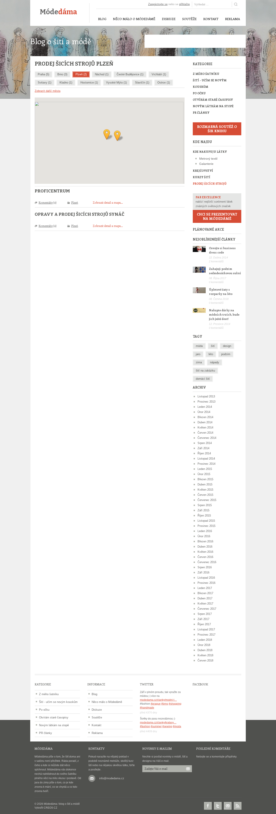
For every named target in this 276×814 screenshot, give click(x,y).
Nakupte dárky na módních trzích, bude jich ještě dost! (224, 314)
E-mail (228, 806)
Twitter (218, 806)
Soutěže (97, 717)
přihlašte (184, 4)
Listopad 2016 (206, 577)
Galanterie (206, 163)
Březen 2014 (205, 417)
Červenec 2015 (207, 500)
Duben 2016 (205, 546)
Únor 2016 (204, 536)
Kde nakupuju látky (210, 151)
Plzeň (74, 202)
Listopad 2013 (206, 396)
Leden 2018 (205, 639)
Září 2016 (203, 572)
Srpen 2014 (205, 443)
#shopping (175, 703)
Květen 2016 (205, 551)
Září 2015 (203, 510)
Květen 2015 (205, 489)
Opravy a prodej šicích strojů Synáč (79, 214)
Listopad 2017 (206, 629)
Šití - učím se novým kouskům (210, 83)
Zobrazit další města (47, 91)
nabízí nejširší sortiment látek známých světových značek (214, 201)
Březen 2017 (205, 593)
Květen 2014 (205, 427)
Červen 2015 (205, 494)
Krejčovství (203, 170)
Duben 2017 (205, 598)
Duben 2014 (205, 422)
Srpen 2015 (205, 505)
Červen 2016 (205, 557)
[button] (119, 136)
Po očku (199, 93)
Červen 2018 (205, 660)
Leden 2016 (205, 531)
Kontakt (96, 725)
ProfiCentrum (52, 191)
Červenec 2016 (207, 562)
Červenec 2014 (207, 437)
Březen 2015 (205, 479)
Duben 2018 (205, 650)
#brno (164, 703)
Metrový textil (208, 158)
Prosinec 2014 (206, 463)
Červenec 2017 (207, 608)
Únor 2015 (204, 474)
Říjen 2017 (204, 624)
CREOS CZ (50, 807)
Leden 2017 (205, 588)
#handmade (147, 707)
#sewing (167, 726)
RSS (238, 806)
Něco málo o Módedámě (107, 702)
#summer (156, 726)
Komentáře (46, 202)
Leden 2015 (205, 469)
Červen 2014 (205, 432)
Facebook (208, 806)
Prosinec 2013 (206, 401)
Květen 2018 (205, 655)
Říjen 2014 (204, 453)
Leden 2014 (205, 406)
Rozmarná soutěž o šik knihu (217, 128)
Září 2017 (203, 619)
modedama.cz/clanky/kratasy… (158, 722)
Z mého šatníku (206, 74)
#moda (177, 726)
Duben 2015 (205, 484)
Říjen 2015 (204, 515)
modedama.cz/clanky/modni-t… (158, 699)
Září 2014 (203, 448)
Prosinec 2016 (206, 582)
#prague (156, 703)
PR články (201, 112)
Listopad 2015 (206, 520)
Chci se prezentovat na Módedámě (217, 216)
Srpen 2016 (205, 567)
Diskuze (97, 709)
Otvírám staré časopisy (213, 99)
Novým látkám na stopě (213, 106)
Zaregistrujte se (158, 4)
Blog (94, 694)
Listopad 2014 (206, 458)
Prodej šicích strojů (209, 183)
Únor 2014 (204, 412)
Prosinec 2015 (206, 525)
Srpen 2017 (205, 614)
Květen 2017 (205, 603)
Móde (58, 12)
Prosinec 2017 (206, 634)
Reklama (97, 733)
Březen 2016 (205, 541)
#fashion (145, 726)
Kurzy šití (201, 177)
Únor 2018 (204, 645)
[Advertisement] (195, 41)
